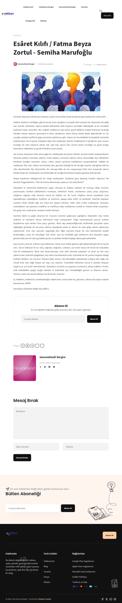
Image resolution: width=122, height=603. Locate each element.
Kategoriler (30, 21)
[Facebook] (102, 599)
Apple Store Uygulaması (83, 566)
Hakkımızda (28, 7)
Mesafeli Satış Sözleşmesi (83, 571)
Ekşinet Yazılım (45, 599)
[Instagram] (115, 599)
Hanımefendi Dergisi (67, 7)
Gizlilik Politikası (79, 576)
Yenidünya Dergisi (46, 7)
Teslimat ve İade (79, 582)
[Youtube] (110, 599)
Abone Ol (94, 319)
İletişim (43, 21)
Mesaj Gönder (22, 457)
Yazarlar (84, 7)
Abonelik (107, 15)
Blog (46, 566)
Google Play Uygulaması (83, 561)
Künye (46, 576)
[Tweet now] (106, 599)
